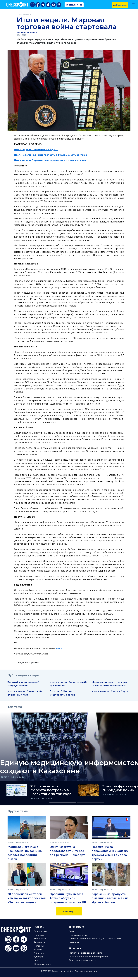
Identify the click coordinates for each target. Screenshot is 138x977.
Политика (39, 935)
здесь (59, 648)
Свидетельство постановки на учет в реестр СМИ (95, 938)
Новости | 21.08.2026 (12, 776)
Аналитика (24, 14)
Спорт (37, 960)
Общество (39, 953)
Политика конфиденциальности (86, 953)
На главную (69, 911)
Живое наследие (42, 964)
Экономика (108, 794)
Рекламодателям (78, 935)
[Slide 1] (62, 802)
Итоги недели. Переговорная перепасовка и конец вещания (50, 160)
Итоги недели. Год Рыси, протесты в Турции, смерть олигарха (50, 155)
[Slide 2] (90, 802)
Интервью (39, 946)
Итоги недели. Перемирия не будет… (36, 149)
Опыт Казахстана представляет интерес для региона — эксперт (67, 851)
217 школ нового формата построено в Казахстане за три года (50, 790)
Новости (35, 798)
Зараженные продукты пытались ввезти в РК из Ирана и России (110, 898)
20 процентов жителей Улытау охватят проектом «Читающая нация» (27, 898)
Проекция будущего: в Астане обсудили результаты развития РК (68, 898)
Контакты (74, 942)
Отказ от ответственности (82, 960)
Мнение (38, 949)
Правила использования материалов (88, 956)
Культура (38, 957)
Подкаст (121, 5)
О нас (72, 931)
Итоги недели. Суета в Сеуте (110, 691)
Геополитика (74, 4)
